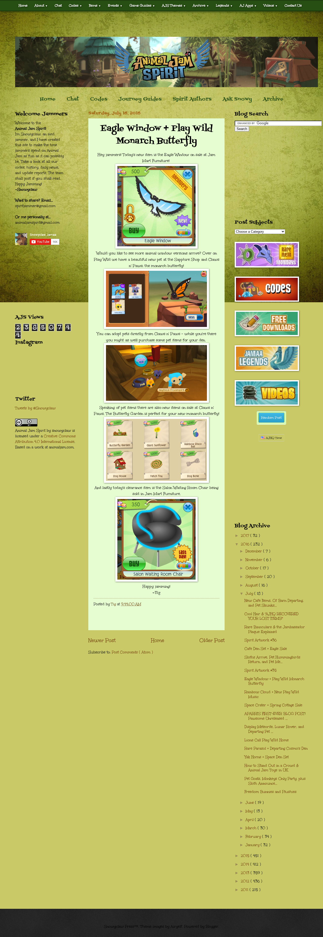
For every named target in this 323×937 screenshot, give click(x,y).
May (250, 811)
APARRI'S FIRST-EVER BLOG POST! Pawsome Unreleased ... (275, 716)
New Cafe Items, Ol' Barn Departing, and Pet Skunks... (274, 603)
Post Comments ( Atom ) (132, 652)
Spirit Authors (192, 99)
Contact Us (293, 5)
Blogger (212, 926)
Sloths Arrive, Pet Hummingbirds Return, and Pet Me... (272, 659)
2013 (246, 873)
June (250, 802)
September (255, 576)
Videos (271, 5)
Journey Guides (140, 99)
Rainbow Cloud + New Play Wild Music (272, 694)
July (250, 593)
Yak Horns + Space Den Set (267, 757)
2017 (245, 535)
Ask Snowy (237, 99)
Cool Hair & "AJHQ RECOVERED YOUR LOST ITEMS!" (272, 616)
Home (23, 5)
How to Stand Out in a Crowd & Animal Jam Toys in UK (272, 768)
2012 (246, 881)
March (252, 828)
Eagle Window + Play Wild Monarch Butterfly (274, 681)
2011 (245, 889)
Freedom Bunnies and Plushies (271, 791)
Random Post (271, 417)
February (254, 836)
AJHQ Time (273, 438)
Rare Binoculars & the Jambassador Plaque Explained (275, 629)
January (253, 845)
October (253, 568)
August (252, 585)
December (254, 551)
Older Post (212, 640)
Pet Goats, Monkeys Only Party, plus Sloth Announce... (275, 781)
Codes (75, 5)
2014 (245, 864)
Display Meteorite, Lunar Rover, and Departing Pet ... (274, 729)
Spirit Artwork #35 (261, 670)
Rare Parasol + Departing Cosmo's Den (276, 748)
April (250, 819)
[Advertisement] (161, 24)
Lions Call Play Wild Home (267, 740)
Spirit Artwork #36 (261, 640)
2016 (246, 544)
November (255, 559)
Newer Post (102, 640)
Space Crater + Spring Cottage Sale (273, 705)
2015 (246, 855)
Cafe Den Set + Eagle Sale (266, 648)
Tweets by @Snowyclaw (35, 408)
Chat (58, 5)
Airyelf (176, 926)
